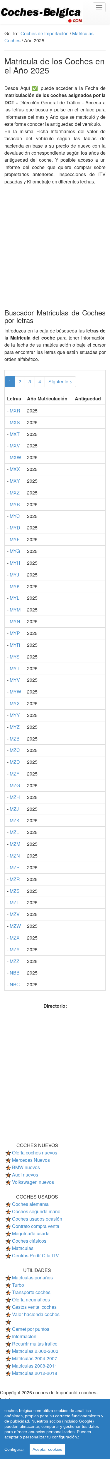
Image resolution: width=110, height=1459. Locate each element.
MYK (15, 586)
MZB (15, 738)
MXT (15, 434)
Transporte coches (31, 1292)
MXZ (15, 492)
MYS (15, 656)
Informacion (24, 1336)
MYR (15, 644)
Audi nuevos (25, 1174)
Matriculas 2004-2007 (34, 1358)
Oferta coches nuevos (34, 1152)
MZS (15, 891)
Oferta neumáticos (31, 1299)
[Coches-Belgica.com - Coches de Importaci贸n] (55, 12)
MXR (15, 410)
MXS (15, 422)
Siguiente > (60, 381)
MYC (15, 516)
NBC (15, 984)
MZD (15, 761)
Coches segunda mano (36, 1211)
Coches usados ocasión (37, 1218)
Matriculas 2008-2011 (34, 1365)
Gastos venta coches (34, 1306)
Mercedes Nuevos (31, 1159)
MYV (15, 679)
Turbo (18, 1284)
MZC (15, 750)
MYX (15, 703)
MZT (14, 902)
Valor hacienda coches (36, 1314)
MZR (15, 879)
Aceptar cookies (47, 1449)
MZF (14, 773)
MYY (15, 715)
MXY (15, 480)
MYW (15, 691)
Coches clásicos (29, 1240)
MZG (15, 785)
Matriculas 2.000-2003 (35, 1351)
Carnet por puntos (30, 1329)
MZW (15, 925)
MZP (15, 867)
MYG (15, 551)
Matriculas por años (32, 1277)
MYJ (14, 574)
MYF (15, 539)
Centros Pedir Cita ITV (35, 1255)
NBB (15, 972)
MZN (15, 855)
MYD (15, 527)
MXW (15, 457)
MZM (15, 843)
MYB (15, 504)
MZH (15, 797)
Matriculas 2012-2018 (34, 1373)
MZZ (14, 961)
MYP (15, 633)
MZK (15, 820)
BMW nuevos (26, 1167)
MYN (15, 621)
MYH (15, 562)
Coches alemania (30, 1204)
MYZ (15, 726)
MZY (15, 949)
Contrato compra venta (35, 1226)
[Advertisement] (55, 240)
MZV (15, 914)
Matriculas (22, 1248)
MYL (14, 597)
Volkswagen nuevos (33, 1182)
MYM (15, 609)
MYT (15, 668)
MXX (15, 469)
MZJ (14, 808)
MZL (14, 832)
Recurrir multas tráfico (34, 1343)
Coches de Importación (45, 33)
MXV (15, 445)
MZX (15, 937)
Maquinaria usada (31, 1233)
